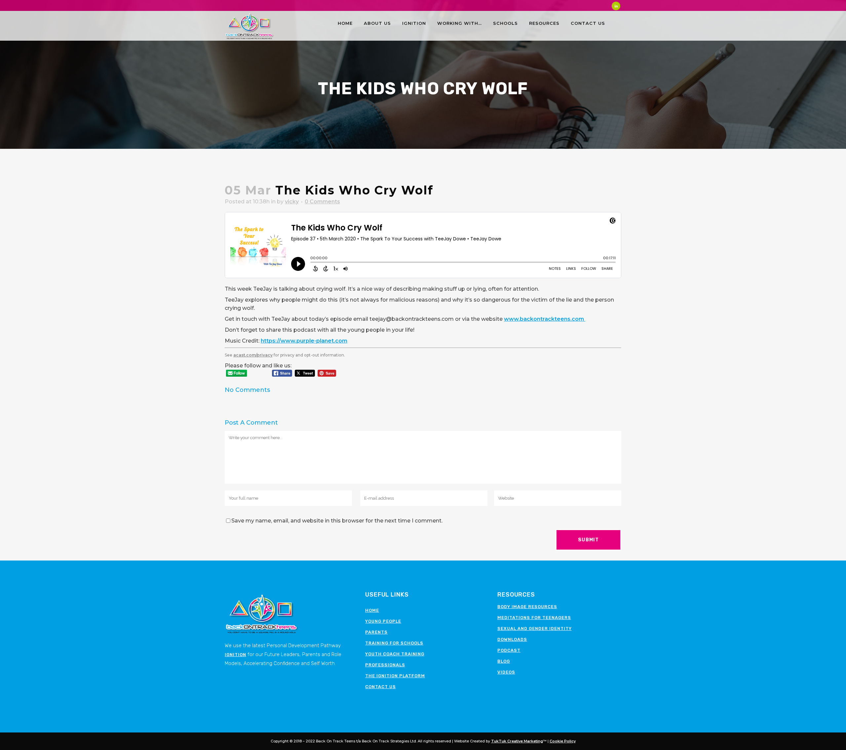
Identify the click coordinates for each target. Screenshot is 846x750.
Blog (503, 661)
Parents (376, 632)
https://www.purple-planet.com (304, 341)
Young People (383, 621)
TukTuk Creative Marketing (517, 741)
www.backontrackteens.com (544, 319)
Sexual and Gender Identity (534, 628)
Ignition (235, 654)
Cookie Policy (563, 741)
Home (372, 610)
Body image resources (527, 606)
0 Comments (322, 201)
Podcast (508, 650)
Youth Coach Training (394, 653)
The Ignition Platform (395, 675)
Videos (506, 672)
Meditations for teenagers (534, 617)
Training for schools (394, 643)
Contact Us (380, 686)
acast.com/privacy (253, 355)
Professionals (385, 664)
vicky (292, 201)
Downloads (512, 639)
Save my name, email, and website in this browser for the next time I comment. (336, 521)
